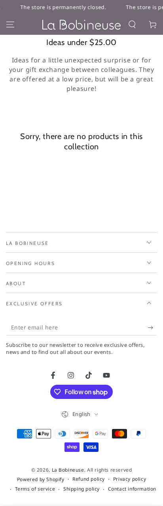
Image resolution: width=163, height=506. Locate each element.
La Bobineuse (68, 469)
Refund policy (88, 479)
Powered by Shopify (40, 479)
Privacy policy (129, 479)
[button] (132, 24)
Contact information (132, 489)
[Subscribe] (152, 327)
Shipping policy (81, 489)
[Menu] (10, 24)
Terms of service (35, 489)
